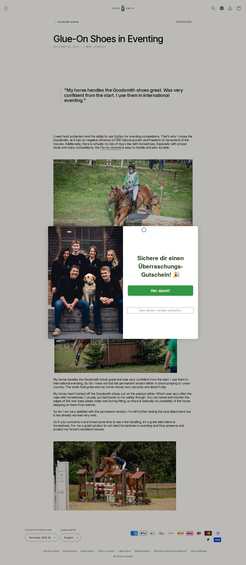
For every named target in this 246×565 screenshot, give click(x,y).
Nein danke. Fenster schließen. (160, 310)
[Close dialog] (144, 230)
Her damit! (160, 290)
